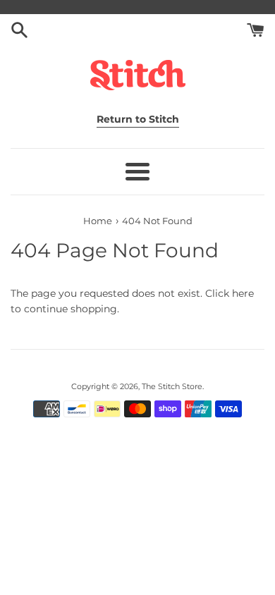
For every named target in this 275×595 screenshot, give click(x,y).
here (243, 293)
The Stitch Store (172, 386)
